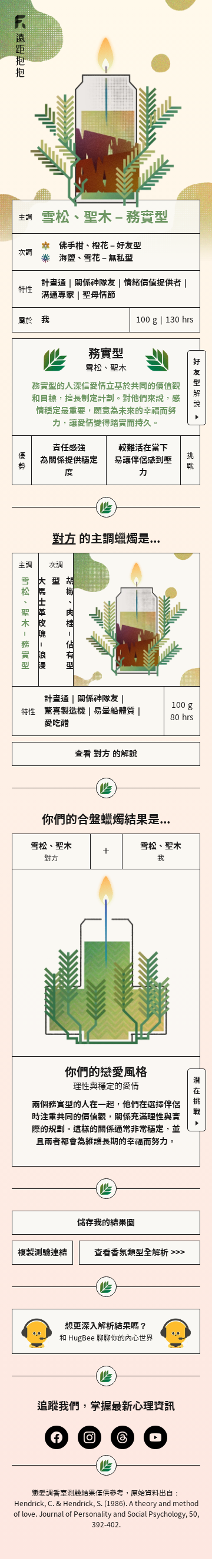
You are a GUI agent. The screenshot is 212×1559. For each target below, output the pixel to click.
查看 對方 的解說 (106, 754)
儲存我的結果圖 (106, 1222)
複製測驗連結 (42, 1252)
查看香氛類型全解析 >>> (139, 1252)
